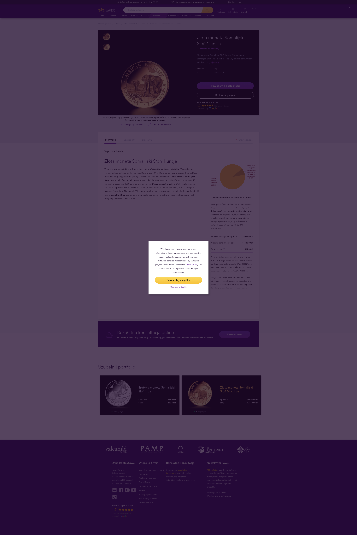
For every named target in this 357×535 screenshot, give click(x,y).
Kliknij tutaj (192, 264)
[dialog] (178, 267)
